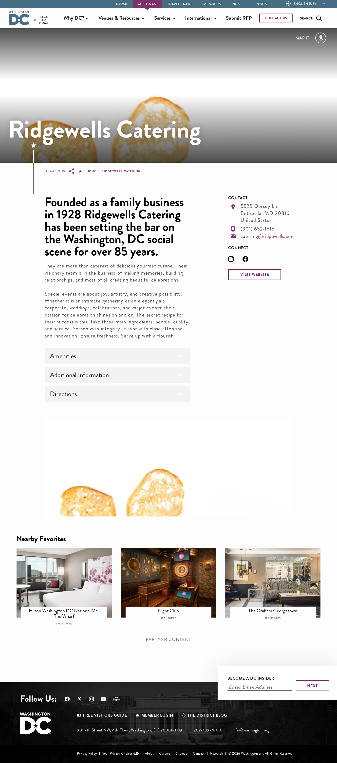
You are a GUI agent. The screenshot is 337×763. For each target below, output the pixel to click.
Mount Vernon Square (171, 608)
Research (216, 753)
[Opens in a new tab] (235, 260)
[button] (254, 274)
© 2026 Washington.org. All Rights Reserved (260, 753)
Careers (164, 753)
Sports (260, 3)
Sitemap (181, 753)
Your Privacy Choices (117, 753)
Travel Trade (179, 3)
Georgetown (276, 608)
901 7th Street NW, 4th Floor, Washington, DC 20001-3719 (129, 730)
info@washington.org (251, 730)
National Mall (67, 608)
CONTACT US (276, 18)
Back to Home (39, 20)
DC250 (122, 3)
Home (91, 171)
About (149, 753)
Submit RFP (239, 18)
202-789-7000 (207, 730)
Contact (199, 753)
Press (237, 3)
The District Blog (207, 715)
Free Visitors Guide (105, 715)
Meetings (147, 3)
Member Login (157, 715)
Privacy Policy (87, 753)
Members (212, 3)
